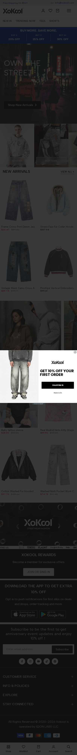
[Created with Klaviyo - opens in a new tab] (38, 404)
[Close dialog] (75, 352)
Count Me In (57, 385)
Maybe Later (58, 393)
